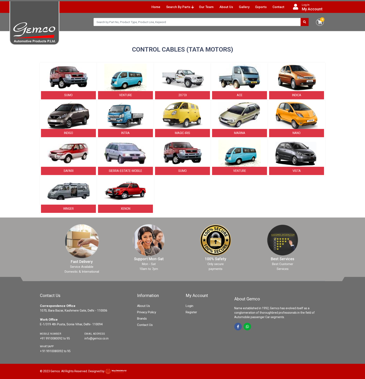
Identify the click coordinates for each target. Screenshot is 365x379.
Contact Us (145, 325)
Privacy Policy (146, 312)
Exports (261, 7)
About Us (226, 7)
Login (189, 306)
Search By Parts (178, 7)
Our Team (206, 7)
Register (191, 312)
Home (155, 7)
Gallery (244, 7)
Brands (142, 318)
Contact (278, 7)
